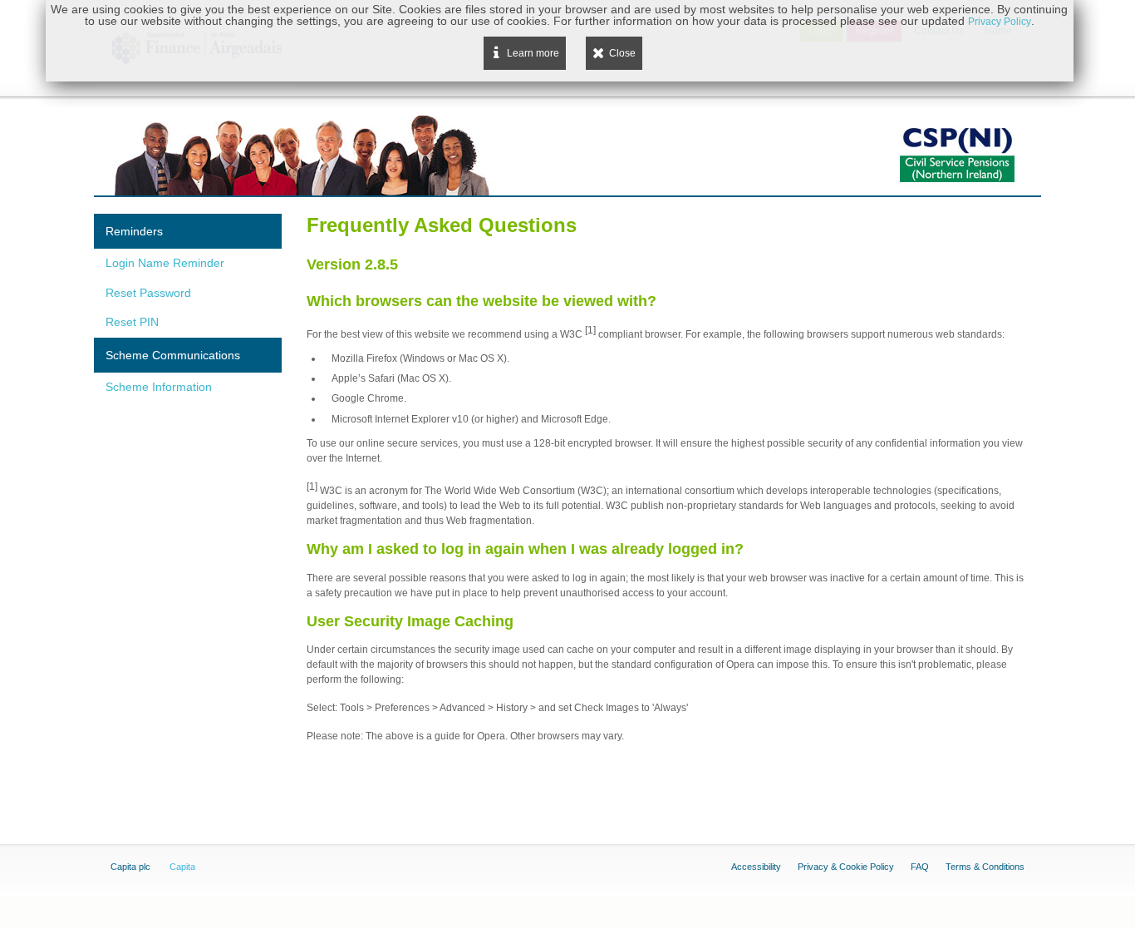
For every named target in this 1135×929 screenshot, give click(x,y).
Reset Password (148, 292)
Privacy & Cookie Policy (846, 867)
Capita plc (130, 867)
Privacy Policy (999, 21)
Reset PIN (132, 322)
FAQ (920, 867)
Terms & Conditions (985, 867)
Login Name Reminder (165, 262)
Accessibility (756, 867)
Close (622, 53)
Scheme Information (159, 386)
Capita (182, 867)
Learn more (533, 53)
